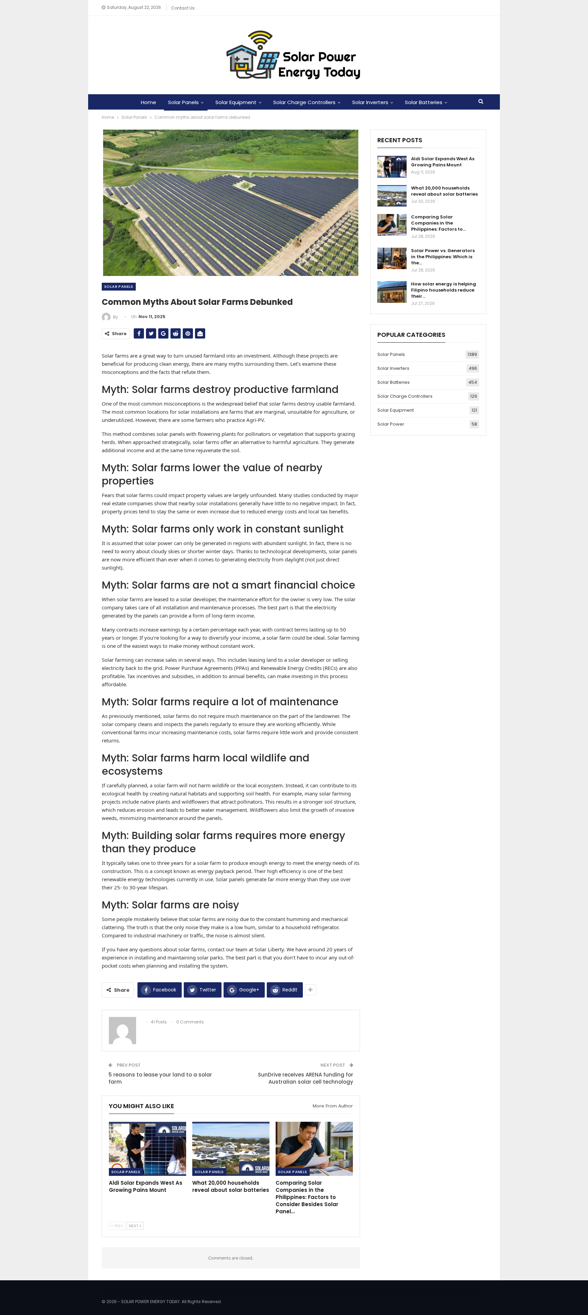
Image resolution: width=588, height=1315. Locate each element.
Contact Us (183, 8)
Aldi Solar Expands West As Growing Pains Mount (442, 161)
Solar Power (390, 424)
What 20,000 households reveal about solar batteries (444, 191)
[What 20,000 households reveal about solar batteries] (231, 1149)
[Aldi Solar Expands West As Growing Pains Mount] (147, 1149)
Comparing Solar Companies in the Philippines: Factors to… (438, 223)
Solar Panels (183, 102)
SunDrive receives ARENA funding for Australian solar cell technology (305, 1078)
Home (148, 102)
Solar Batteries (423, 102)
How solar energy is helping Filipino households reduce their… (443, 290)
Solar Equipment (236, 102)
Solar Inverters (370, 102)
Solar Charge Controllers (304, 102)
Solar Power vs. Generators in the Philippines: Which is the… (443, 256)
